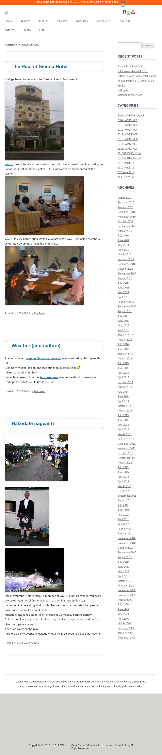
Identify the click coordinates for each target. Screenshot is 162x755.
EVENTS (44, 21)
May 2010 (123, 571)
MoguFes (82, 21)
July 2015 (123, 363)
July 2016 (123, 344)
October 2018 (125, 268)
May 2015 (123, 372)
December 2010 (127, 538)
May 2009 (123, 614)
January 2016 (125, 353)
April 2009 (123, 618)
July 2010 (123, 561)
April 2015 (123, 377)
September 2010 (127, 552)
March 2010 (124, 580)
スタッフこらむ (127, 177)
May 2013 (123, 424)
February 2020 (126, 202)
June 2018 (123, 287)
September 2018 (127, 273)
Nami (37, 642)
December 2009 (127, 590)
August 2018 (125, 278)
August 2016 (125, 339)
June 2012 (123, 472)
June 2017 (123, 320)
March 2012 (124, 486)
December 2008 (127, 637)
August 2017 (125, 311)
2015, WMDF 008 (128, 148)
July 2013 (123, 415)
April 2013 (123, 429)
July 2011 (123, 505)
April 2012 (123, 481)
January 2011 (125, 533)
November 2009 (127, 595)
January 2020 (125, 207)
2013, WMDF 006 (128, 139)
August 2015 (125, 358)
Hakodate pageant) (33, 423)
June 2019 (123, 240)
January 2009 (125, 632)
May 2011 (123, 514)
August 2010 (125, 557)
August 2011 (125, 500)
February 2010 (126, 585)
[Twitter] (128, 13)
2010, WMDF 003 (128, 125)
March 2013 (124, 434)
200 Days (123, 90)
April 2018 (123, 297)
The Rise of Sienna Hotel (40, 66)
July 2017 (123, 316)
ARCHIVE (10, 30)
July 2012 (123, 467)
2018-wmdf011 (126, 162)
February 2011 (126, 528)
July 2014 (123, 391)
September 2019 (127, 226)
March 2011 (124, 524)
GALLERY (125, 21)
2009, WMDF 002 (128, 120)
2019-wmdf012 (126, 167)
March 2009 (124, 623)
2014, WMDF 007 (128, 143)
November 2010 (127, 543)
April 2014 (123, 401)
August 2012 (125, 462)
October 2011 (125, 491)
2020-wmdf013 (126, 172)
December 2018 (127, 264)
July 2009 (123, 604)
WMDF (9, 164)
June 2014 (123, 396)
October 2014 (125, 382)
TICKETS (62, 21)
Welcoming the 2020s (130, 94)
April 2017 (123, 330)
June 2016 (123, 349)
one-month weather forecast (43, 358)
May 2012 (123, 476)
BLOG (27, 30)
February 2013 (126, 439)
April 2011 (123, 519)
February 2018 (126, 301)
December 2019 (127, 211)
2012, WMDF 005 (128, 134)
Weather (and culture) (36, 345)
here (123, 1)
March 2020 (124, 197)
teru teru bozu (49, 377)
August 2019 (125, 230)
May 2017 (123, 325)
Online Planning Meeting (131, 66)
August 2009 (125, 599)
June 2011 (123, 509)
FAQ (41, 30)
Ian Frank (39, 313)
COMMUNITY (103, 21)
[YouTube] (133, 13)
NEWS (8, 21)
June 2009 (123, 609)
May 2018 (123, 292)
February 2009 (126, 628)
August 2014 (125, 386)
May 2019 (123, 245)
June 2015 (123, 368)
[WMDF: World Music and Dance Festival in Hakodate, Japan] (34, 12)
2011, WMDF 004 (127, 129)
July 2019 (123, 235)
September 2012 (127, 457)
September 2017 (127, 306)
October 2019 (125, 221)
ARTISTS (25, 21)
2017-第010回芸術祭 (129, 158)
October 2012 (125, 453)
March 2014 (124, 405)
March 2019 (124, 254)
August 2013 (125, 410)
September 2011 (127, 495)
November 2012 (127, 448)
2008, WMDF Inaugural (131, 115)
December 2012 (127, 443)
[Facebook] (124, 13)
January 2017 (125, 334)
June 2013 (123, 420)
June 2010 (123, 566)
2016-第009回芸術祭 (129, 153)
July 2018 (123, 282)
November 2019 (127, 216)
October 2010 (125, 547)
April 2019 (123, 249)
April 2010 (123, 576)
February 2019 (126, 259)
